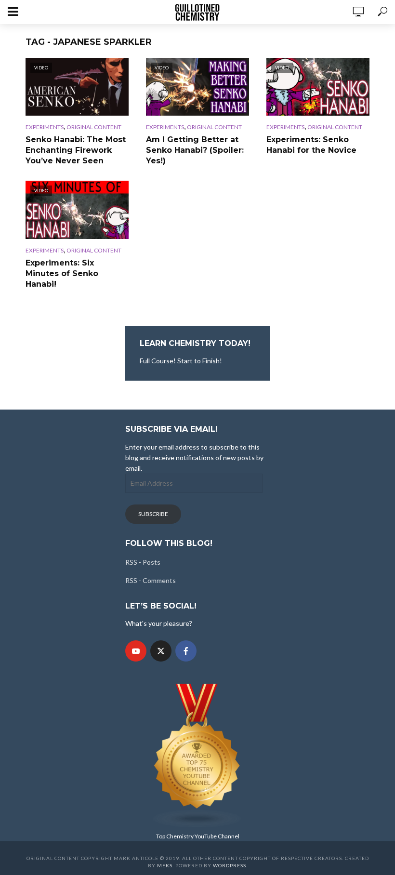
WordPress (229, 865)
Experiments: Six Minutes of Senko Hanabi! (62, 273)
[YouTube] (135, 651)
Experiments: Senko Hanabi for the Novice (311, 145)
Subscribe (153, 513)
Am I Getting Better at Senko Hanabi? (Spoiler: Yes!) (195, 150)
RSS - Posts (142, 562)
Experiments (45, 127)
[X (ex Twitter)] (160, 651)
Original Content (93, 127)
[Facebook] (186, 651)
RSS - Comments (150, 580)
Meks (164, 865)
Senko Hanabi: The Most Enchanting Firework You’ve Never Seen (76, 150)
